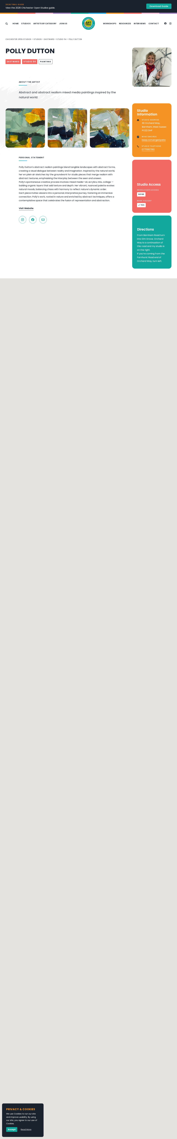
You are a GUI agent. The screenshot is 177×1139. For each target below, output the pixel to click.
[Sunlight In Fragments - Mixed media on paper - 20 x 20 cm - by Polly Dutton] (25, 128)
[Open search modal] (7, 24)
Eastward (49, 39)
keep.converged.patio (154, 140)
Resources (125, 23)
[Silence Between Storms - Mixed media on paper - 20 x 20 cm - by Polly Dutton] (109, 128)
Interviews (140, 23)
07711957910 (148, 149)
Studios (25, 23)
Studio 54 (61, 39)
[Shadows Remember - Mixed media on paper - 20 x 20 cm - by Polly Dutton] (67, 128)
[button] (88, 799)
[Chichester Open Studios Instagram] (170, 23)
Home (16, 23)
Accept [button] (12, 1129)
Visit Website (26, 208)
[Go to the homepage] (88, 24)
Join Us (63, 23)
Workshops (109, 23)
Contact (154, 23)
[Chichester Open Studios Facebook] (165, 23)
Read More (26, 1129)
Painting (45, 61)
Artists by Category (44, 23)
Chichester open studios (19, 39)
